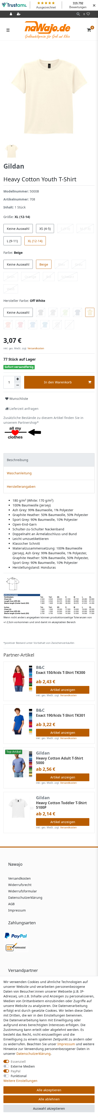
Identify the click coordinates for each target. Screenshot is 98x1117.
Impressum (17, 910)
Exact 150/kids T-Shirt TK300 (60, 672)
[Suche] (78, 14)
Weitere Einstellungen (20, 1080)
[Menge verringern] (17, 385)
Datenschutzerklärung (25, 897)
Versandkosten (35, 348)
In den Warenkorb (58, 382)
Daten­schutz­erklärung (33, 1053)
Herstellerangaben (21, 486)
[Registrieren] (19, 14)
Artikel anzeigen (62, 690)
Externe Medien (23, 1066)
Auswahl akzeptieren (49, 1108)
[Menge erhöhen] (17, 379)
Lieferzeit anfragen (23, 408)
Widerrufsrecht (19, 885)
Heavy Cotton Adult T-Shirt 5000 (59, 760)
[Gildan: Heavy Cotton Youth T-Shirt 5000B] (49, 595)
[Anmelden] (11, 14)
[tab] (49, 460)
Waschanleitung (19, 473)
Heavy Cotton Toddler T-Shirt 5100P (61, 805)
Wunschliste (18, 398)
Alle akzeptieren (49, 1090)
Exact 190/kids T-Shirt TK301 (60, 715)
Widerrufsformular (22, 891)
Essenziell (18, 1061)
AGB (11, 904)
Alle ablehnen (49, 1099)
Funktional (19, 1076)
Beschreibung (17, 460)
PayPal (16, 1071)
